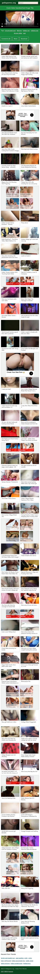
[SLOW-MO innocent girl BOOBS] (10, 824)
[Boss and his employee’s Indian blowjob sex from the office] (30, 415)
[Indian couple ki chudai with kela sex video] (30, 325)
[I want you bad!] (10, 382)
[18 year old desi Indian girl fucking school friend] (10, 415)
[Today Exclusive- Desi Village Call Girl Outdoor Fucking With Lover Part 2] (10, 841)
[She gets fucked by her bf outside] (30, 458)
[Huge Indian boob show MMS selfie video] (10, 658)
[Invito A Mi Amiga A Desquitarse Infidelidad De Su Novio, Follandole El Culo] (30, 808)
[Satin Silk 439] (10, 881)
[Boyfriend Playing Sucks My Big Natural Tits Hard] (30, 82)
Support (10, 971)
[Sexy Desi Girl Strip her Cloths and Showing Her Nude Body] (10, 731)
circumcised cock (10, 30)
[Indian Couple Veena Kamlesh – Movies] (10, 216)
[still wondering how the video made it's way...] (30, 308)
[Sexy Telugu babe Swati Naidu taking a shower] (30, 748)
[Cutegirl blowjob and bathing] (30, 824)
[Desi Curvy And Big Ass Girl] (30, 764)
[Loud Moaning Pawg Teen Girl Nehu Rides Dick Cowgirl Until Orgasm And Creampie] (10, 548)
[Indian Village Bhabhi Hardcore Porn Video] (30, 491)
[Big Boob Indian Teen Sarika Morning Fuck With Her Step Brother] (10, 898)
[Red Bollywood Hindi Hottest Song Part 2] (10, 432)
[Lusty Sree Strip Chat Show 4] (30, 399)
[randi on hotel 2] (30, 249)
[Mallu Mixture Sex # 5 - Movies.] (30, 791)
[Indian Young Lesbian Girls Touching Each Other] (10, 265)
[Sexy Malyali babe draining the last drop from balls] (10, 66)
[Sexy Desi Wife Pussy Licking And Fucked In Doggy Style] (10, 142)
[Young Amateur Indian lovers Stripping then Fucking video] (30, 508)
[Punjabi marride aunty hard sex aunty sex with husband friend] (30, 49)
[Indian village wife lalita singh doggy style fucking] (30, 66)
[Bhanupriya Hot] (30, 674)
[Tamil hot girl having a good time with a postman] (10, 325)
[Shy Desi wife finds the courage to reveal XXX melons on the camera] (10, 598)
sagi (24, 33)
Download (24, 38)
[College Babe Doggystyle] (30, 715)
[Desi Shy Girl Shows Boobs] (10, 914)
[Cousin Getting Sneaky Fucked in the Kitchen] (10, 808)
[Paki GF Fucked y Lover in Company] (30, 265)
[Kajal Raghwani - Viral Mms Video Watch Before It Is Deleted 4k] (10, 232)
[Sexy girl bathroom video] (10, 715)
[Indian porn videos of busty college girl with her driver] (30, 731)
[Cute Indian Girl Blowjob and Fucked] (30, 341)
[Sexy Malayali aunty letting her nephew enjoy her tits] (30, 582)
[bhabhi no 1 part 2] (10, 99)
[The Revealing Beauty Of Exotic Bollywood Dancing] (30, 159)
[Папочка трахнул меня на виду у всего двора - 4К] (10, 458)
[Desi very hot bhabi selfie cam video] (10, 292)
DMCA (6, 971)
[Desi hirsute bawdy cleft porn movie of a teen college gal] (10, 582)
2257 (2, 971)
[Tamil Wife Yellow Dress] (10, 491)
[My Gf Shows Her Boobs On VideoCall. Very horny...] (30, 898)
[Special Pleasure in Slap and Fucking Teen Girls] (30, 565)
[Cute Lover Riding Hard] (10, 625)
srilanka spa (34, 30)
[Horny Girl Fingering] (30, 881)
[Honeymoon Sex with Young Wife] (10, 341)
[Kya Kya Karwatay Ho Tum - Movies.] (30, 126)
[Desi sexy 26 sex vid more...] (30, 598)
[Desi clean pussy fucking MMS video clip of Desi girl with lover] (30, 475)
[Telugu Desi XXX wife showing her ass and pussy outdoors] (30, 175)
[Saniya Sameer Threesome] (10, 475)
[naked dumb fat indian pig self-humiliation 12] (10, 399)
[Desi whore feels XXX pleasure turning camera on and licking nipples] (30, 625)
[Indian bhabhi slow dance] (30, 548)
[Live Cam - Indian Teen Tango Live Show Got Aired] (30, 432)
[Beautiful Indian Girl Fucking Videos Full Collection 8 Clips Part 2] (10, 82)
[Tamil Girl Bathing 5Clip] (10, 791)
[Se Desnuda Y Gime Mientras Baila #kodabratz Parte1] (30, 841)
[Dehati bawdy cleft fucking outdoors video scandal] (10, 931)
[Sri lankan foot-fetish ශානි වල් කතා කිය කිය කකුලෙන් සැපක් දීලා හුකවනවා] (10, 764)
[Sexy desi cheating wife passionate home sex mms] (10, 249)
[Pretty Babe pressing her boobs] (10, 641)
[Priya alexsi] (30, 216)
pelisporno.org (9, 3)
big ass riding (18, 33)
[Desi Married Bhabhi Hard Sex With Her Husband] (10, 126)
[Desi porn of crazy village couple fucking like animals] (30, 641)
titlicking (19, 30)
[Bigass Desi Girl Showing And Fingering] (10, 175)
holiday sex (26, 30)
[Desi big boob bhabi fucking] (30, 142)
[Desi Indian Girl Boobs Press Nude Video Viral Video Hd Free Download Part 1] (10, 565)
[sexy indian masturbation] (30, 99)
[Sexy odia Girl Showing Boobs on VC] (30, 914)
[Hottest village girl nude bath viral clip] (30, 232)
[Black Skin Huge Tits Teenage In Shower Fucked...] (30, 292)
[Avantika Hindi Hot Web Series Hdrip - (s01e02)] (10, 159)
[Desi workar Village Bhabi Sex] (10, 508)
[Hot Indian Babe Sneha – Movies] (10, 308)
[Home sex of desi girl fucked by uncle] (30, 658)
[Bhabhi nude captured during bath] (30, 931)
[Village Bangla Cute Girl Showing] (10, 748)
